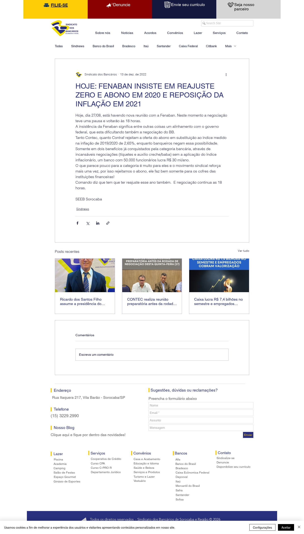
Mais (228, 46)
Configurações (262, 527)
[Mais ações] (226, 74)
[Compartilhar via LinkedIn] (98, 223)
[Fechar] (299, 527)
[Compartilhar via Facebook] (77, 223)
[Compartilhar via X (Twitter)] (88, 223)
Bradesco (128, 46)
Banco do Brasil (103, 46)
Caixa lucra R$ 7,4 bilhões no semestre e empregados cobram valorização (218, 301)
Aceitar (286, 527)
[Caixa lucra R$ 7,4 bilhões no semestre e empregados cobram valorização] (219, 275)
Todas (59, 46)
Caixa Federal (188, 46)
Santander (164, 46)
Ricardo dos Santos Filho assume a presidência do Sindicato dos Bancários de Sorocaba (82, 301)
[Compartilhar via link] (108, 223)
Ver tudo (243, 251)
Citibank (211, 46)
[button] (197, 31)
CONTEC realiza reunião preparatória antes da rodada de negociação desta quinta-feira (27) (151, 301)
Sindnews (77, 46)
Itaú (146, 46)
